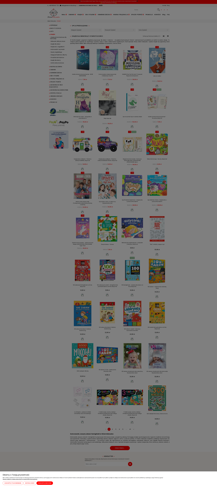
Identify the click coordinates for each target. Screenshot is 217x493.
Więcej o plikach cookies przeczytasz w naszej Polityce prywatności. (20, 479)
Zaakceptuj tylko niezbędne (12, 483)
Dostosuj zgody (29, 483)
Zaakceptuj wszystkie (44, 483)
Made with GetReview (26, 490)
